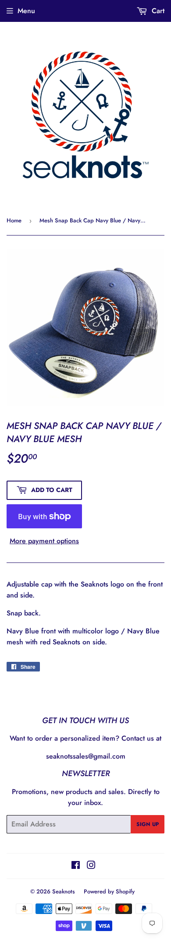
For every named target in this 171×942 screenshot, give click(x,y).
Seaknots (63, 891)
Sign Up (147, 824)
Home (14, 220)
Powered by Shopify (109, 891)
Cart (157, 11)
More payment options (44, 541)
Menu (26, 11)
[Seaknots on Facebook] (75, 866)
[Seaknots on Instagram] (91, 866)
